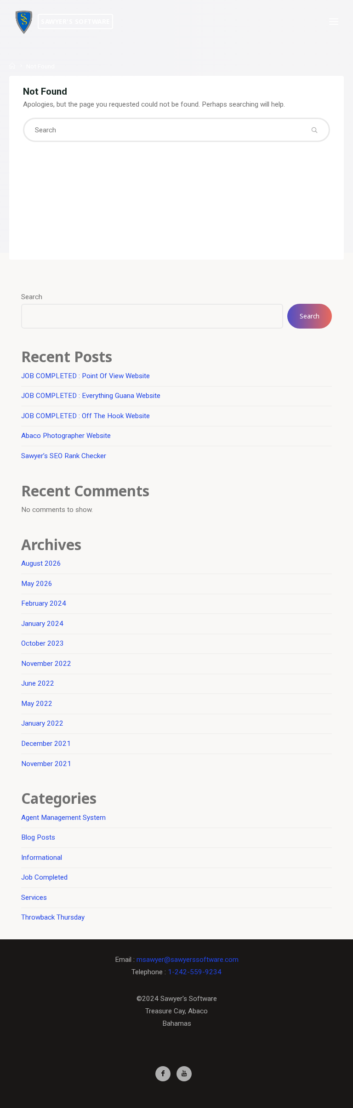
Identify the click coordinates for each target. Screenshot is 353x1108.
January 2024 (42, 623)
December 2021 (46, 743)
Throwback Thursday (53, 917)
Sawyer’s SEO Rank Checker (63, 456)
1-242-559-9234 (195, 972)
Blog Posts (38, 837)
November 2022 (46, 663)
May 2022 (36, 703)
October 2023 (42, 643)
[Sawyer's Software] (24, 21)
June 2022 (37, 683)
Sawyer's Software (75, 21)
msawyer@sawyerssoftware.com (188, 959)
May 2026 (36, 584)
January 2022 (42, 723)
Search (31, 297)
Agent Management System (63, 817)
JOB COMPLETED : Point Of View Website (85, 376)
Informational (41, 857)
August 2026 (41, 563)
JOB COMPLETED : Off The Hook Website (85, 416)
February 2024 (43, 603)
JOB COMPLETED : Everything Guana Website (90, 396)
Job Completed (44, 877)
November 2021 (46, 764)
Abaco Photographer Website (66, 436)
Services (34, 897)
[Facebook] (163, 1073)
